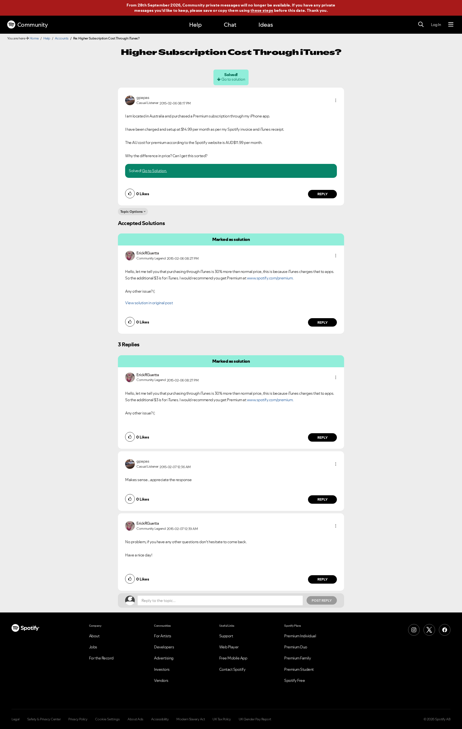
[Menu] (451, 24)
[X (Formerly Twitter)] (429, 630)
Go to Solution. (154, 170)
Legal (15, 719)
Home (34, 38)
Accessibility (160, 719)
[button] (335, 100)
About (94, 636)
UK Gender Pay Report (255, 719)
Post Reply (322, 600)
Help (195, 25)
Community (32, 25)
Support (226, 636)
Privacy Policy (77, 719)
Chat (230, 25)
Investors (162, 669)
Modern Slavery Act (190, 719)
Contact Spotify (232, 669)
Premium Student (299, 669)
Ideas (265, 25)
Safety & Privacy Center (44, 719)
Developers (164, 647)
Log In (436, 24)
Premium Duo (295, 647)
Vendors (161, 680)
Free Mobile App (233, 658)
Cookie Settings (107, 719)
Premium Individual (300, 636)
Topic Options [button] (131, 211)
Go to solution (233, 79)
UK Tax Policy (221, 719)
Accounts (62, 38)
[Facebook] (444, 630)
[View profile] (130, 100)
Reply (322, 194)
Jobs (93, 647)
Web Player (229, 647)
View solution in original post (149, 302)
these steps (261, 10)
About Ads (135, 719)
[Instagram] (414, 630)
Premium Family (297, 658)
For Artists (162, 636)
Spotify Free (294, 680)
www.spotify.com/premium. (270, 278)
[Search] (421, 24)
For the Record (101, 658)
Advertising (163, 658)
